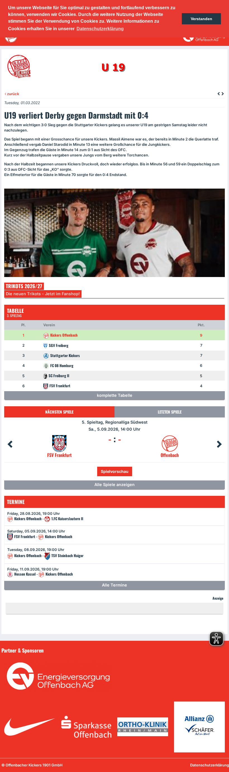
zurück (12, 93)
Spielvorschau (126, 471)
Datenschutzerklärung (209, 765)
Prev (9, 444)
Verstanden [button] (201, 19)
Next (219, 444)
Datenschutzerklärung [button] (100, 28)
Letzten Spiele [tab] (170, 412)
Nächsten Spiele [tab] (59, 412)
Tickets (96, 471)
